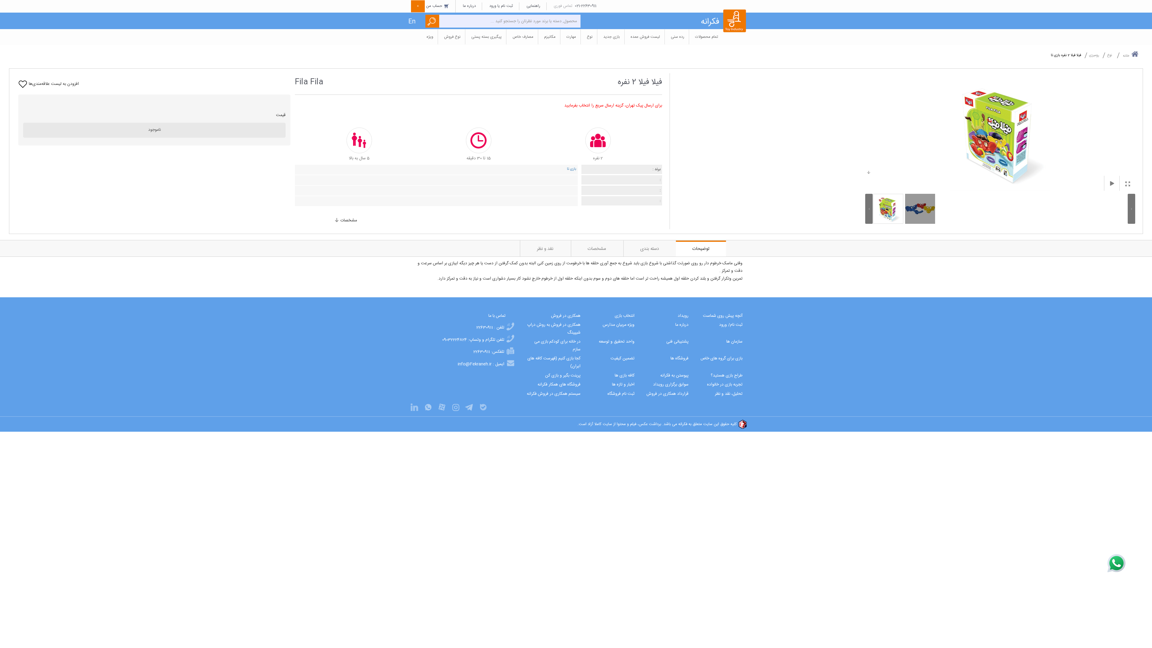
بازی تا (571, 169)
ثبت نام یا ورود (501, 6)
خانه (1126, 56)
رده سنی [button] (677, 37)
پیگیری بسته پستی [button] (486, 37)
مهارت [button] (571, 37)
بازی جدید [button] (611, 37)
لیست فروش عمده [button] (645, 37)
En (412, 22)
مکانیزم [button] (550, 37)
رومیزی (1094, 55)
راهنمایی (533, 6)
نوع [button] (589, 37)
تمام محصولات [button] (706, 37)
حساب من (430, 6)
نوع (1109, 55)
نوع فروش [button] (452, 37)
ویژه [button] (430, 37)
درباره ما (469, 6)
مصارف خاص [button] (522, 37)
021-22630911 (585, 6)
